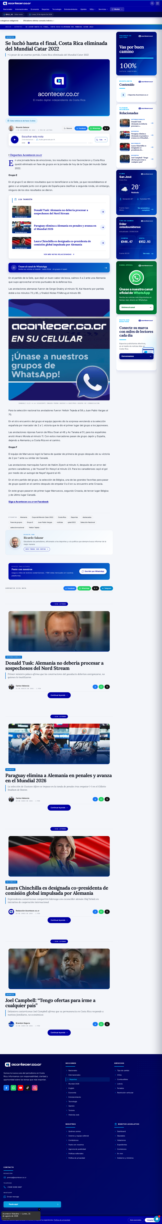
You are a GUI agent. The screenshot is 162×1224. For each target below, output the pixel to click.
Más (92, 9)
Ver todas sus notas (36, 549)
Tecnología (56, 9)
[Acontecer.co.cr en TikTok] (27, 1088)
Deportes (45, 9)
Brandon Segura (23, 1023)
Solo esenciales (135, 1220)
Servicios (102, 9)
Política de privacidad (62, 1220)
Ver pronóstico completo (144, 209)
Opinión (83, 9)
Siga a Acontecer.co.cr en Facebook (28, 501)
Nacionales (7, 9)
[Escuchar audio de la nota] (14, 139)
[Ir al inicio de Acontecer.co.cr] (23, 1064)
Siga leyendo (60, 604)
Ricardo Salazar (22, 127)
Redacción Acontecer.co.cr (27, 911)
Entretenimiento (70, 9)
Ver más (146, 254)
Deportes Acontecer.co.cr (25, 155)
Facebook (71, 588)
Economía (35, 9)
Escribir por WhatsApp (94, 571)
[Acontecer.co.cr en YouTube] (20, 1088)
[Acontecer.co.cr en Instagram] (34, 1088)
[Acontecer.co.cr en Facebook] (6, 1088)
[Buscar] (152, 3)
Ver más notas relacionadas (58, 254)
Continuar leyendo (58, 695)
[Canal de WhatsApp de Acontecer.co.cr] (13, 1088)
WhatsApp (85, 588)
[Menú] (157, 3)
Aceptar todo (152, 1220)
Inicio (8, 27)
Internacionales (21, 9)
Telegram (107, 588)
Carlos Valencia (22, 686)
